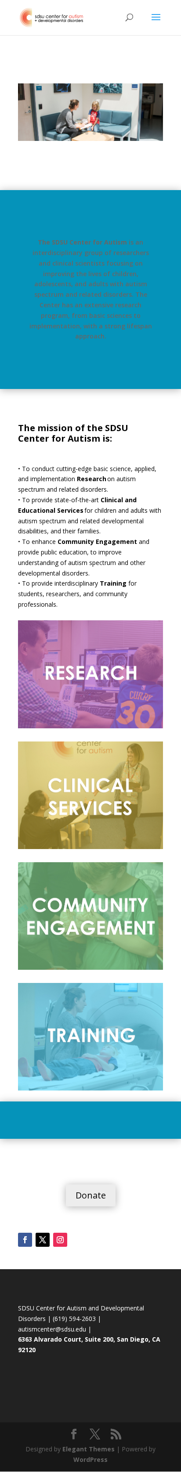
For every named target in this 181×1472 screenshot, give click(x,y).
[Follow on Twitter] (43, 1240)
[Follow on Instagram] (60, 1240)
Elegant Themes (88, 1449)
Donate (91, 1195)
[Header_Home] (90, 138)
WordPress (90, 1459)
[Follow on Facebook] (25, 1240)
